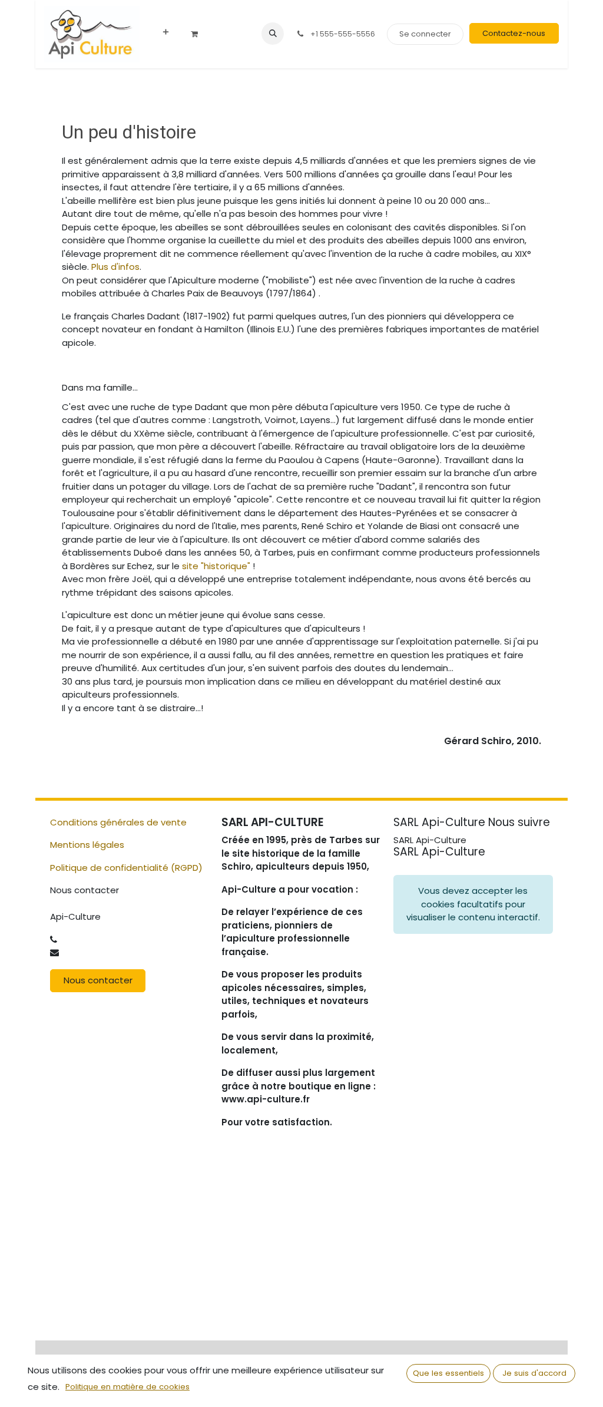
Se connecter (425, 33)
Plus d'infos (115, 266)
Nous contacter (98, 980)
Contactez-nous (513, 33)
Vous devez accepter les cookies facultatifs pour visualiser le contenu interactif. (473, 903)
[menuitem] (165, 32)
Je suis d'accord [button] (534, 1373)
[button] (272, 33)
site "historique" (216, 566)
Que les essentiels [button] (448, 1373)
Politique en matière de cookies (127, 1386)
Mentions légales (87, 844)
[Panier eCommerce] (198, 34)
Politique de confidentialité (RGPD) (126, 867)
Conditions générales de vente (118, 822)
